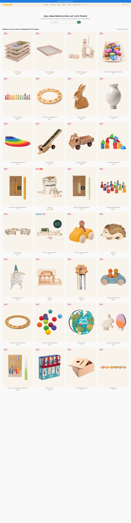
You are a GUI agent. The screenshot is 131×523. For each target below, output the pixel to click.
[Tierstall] (49, 277)
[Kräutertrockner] (18, 51)
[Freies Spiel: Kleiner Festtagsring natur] (49, 96)
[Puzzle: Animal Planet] (81, 322)
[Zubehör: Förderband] (49, 141)
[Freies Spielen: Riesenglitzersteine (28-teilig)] (113, 51)
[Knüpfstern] (81, 277)
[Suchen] (79, 22)
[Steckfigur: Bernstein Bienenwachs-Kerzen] (18, 186)
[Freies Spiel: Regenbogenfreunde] (113, 186)
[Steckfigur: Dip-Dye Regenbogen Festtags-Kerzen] (18, 367)
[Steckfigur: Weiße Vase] (113, 96)
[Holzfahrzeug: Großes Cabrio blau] (113, 277)
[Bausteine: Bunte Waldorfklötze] (113, 141)
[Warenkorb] (128, 5)
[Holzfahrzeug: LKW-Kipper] (81, 141)
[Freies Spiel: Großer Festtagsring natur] (18, 322)
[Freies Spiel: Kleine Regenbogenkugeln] (49, 322)
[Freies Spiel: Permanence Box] (81, 367)
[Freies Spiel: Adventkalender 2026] (49, 232)
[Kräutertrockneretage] (49, 51)
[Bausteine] (49, 186)
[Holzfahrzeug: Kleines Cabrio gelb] (81, 232)
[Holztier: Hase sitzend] (81, 96)
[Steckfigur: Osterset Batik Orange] (113, 322)
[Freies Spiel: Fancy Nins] (18, 96)
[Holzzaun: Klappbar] (18, 232)
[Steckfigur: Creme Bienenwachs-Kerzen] (81, 186)
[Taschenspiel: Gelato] (49, 367)
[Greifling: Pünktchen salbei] (18, 277)
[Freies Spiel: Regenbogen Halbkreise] (18, 141)
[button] (46, 4)
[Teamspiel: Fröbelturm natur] (81, 51)
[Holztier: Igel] (113, 232)
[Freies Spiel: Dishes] (113, 367)
